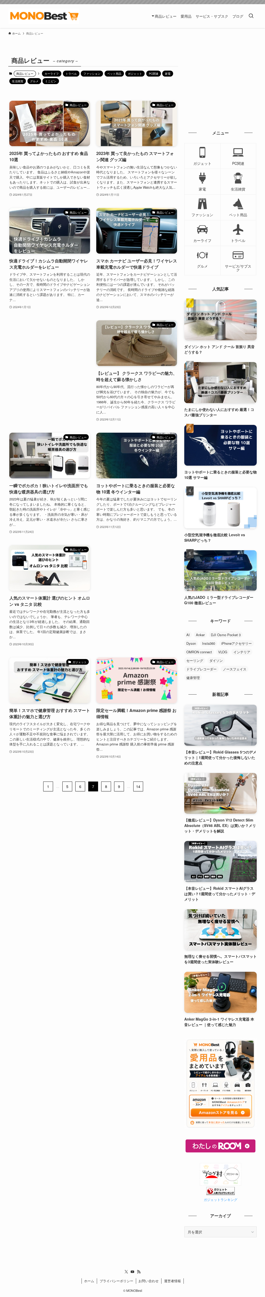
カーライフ (52, 73)
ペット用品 (114, 73)
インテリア (241, 651)
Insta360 (208, 643)
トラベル (71, 73)
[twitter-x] (126, 1271)
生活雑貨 (17, 81)
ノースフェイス (234, 669)
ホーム (89, 1280)
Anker (200, 634)
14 (138, 786)
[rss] (138, 1271)
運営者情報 (172, 1280)
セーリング (194, 660)
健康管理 (193, 677)
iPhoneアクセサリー (236, 643)
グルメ (34, 81)
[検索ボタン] (251, 16)
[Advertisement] (49, 362)
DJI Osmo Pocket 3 (226, 634)
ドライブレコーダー (201, 669)
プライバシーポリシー (116, 1280)
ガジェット (135, 73)
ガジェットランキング (220, 1199)
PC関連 (153, 73)
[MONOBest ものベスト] (43, 16)
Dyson (191, 643)
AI (188, 634)
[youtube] (132, 1271)
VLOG (222, 651)
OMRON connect (199, 651)
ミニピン (50, 81)
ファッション (91, 73)
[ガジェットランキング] (220, 1193)
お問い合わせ (148, 1280)
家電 (168, 73)
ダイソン (216, 660)
